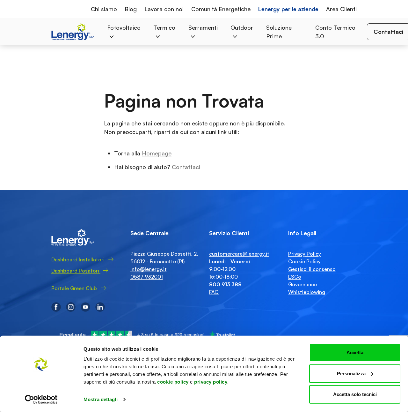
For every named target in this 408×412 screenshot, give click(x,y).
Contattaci (186, 166)
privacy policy (210, 382)
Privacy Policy (304, 254)
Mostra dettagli (101, 399)
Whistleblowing (306, 292)
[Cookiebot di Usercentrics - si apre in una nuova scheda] (41, 399)
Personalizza (351, 373)
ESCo (294, 276)
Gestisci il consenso (312, 269)
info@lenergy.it (148, 269)
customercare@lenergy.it (239, 254)
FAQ (214, 292)
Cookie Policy (304, 261)
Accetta (354, 352)
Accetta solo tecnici (355, 394)
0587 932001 (146, 276)
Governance (302, 284)
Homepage (156, 153)
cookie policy (173, 382)
